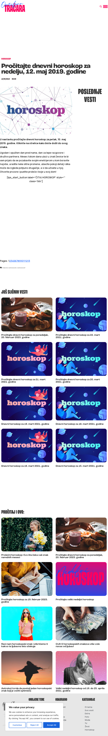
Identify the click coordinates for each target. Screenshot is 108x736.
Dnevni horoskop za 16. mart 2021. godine (25, 466)
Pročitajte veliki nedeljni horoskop (75, 600)
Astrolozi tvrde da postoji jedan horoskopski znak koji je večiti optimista (26, 689)
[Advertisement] (54, 36)
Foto (60, 714)
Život (87, 727)
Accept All (51, 725)
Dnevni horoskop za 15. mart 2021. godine (80, 466)
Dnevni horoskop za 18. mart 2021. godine (80, 424)
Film (60, 711)
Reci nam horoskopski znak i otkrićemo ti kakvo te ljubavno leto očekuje (24, 645)
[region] (34, 717)
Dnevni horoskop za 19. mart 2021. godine (25, 424)
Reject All (34, 725)
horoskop (21, 268)
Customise (17, 725)
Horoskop (89, 730)
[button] (101, 6)
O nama (88, 707)
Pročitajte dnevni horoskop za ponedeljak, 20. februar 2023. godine (25, 336)
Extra (87, 714)
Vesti (60, 724)
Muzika (61, 717)
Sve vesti (89, 711)
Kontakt (62, 707)
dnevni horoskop (9, 268)
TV (86, 724)
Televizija (62, 720)
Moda (87, 720)
